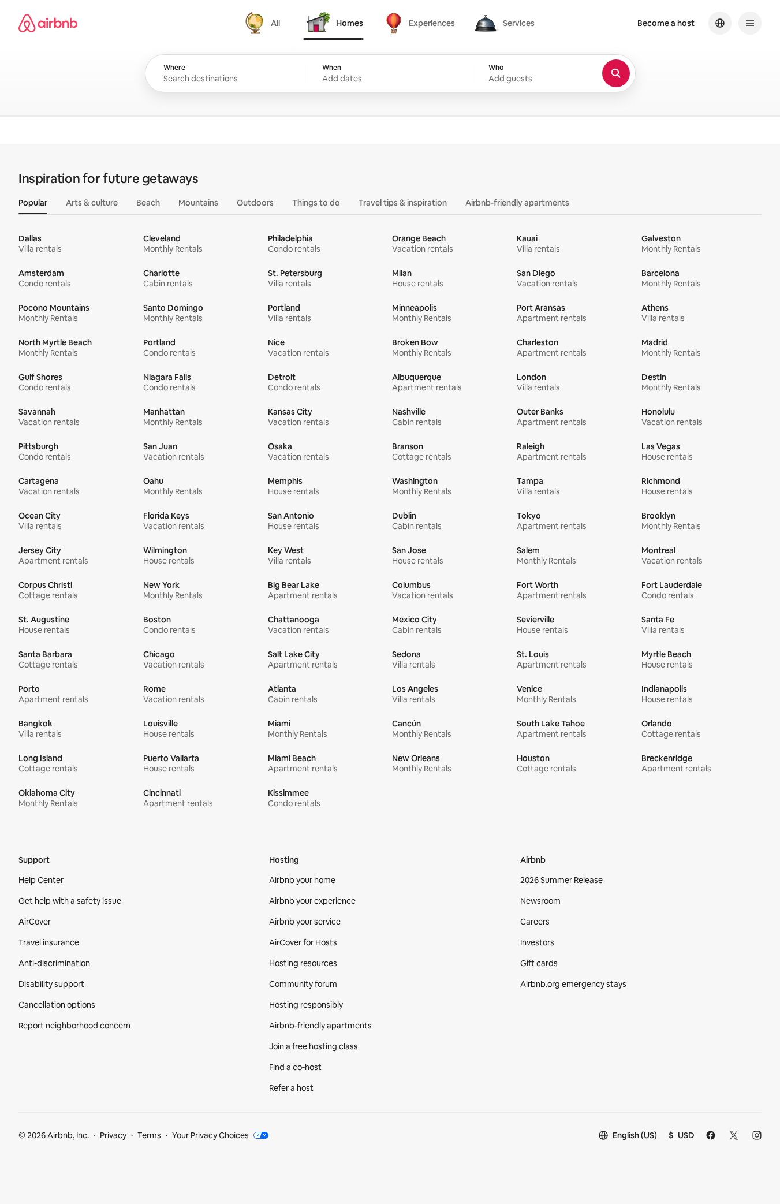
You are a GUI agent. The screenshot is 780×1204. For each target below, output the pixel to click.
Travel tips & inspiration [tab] (403, 202)
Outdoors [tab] (255, 202)
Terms (149, 1135)
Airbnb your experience (312, 901)
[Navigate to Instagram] (757, 1135)
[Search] (616, 73)
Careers (535, 921)
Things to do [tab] (316, 202)
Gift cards (539, 963)
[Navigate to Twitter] (733, 1135)
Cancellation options (56, 1005)
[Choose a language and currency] (720, 23)
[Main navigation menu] (750, 23)
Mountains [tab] (198, 202)
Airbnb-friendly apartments (320, 1025)
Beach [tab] (148, 202)
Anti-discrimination (54, 963)
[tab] (264, 23)
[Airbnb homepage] (47, 23)
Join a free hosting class (313, 1046)
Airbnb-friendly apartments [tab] (517, 202)
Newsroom (540, 901)
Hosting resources (303, 963)
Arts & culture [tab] (92, 202)
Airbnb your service (305, 921)
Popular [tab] (32, 202)
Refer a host (291, 1088)
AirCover (34, 921)
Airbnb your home (302, 880)
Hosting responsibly (306, 1005)
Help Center (41, 880)
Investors (537, 942)
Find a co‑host (295, 1067)
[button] (390, 74)
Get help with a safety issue (69, 901)
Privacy (113, 1135)
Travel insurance (48, 942)
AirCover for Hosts (303, 942)
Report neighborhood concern (74, 1025)
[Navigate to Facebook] (710, 1135)
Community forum (303, 984)
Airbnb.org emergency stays (573, 984)
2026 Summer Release (561, 880)
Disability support (51, 984)
